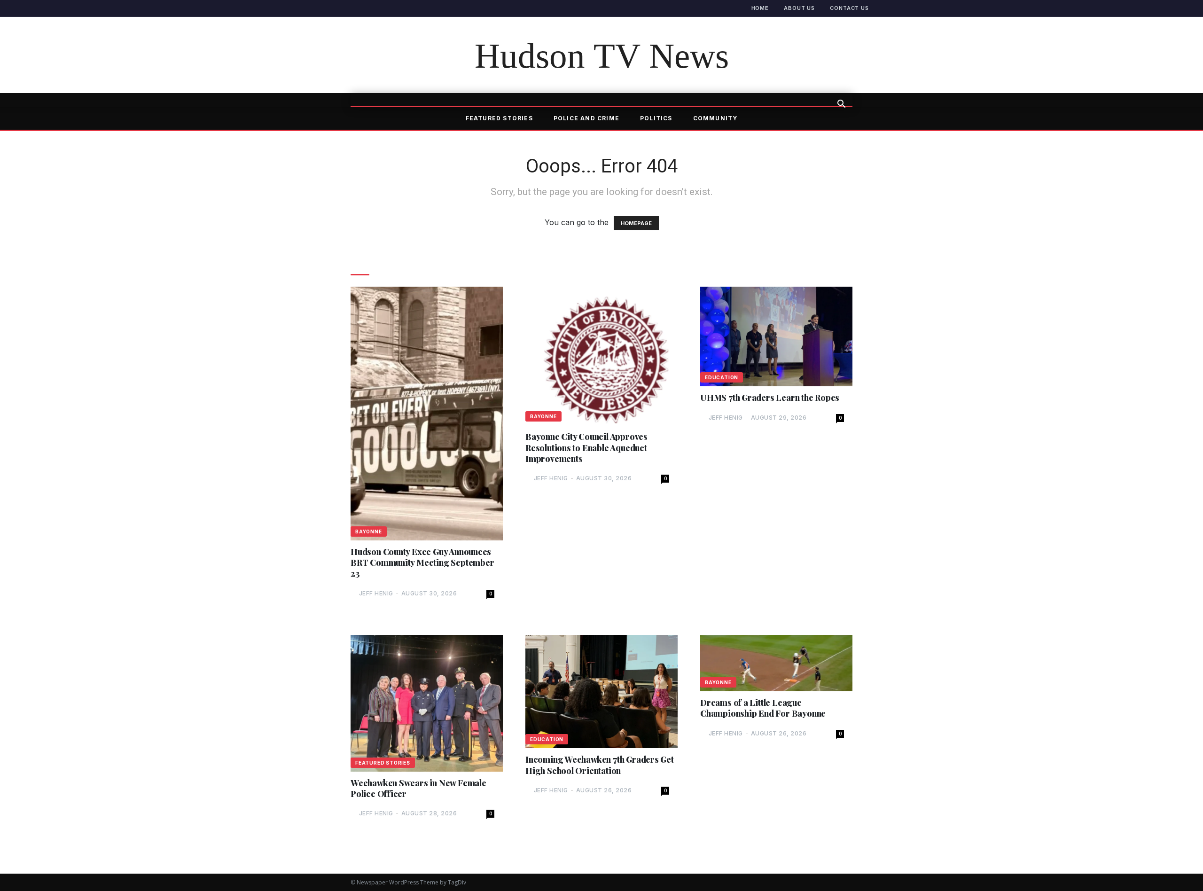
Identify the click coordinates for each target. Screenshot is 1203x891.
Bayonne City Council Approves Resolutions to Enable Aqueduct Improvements (586, 447)
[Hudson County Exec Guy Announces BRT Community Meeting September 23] (427, 413)
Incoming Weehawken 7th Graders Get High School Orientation (599, 765)
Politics (656, 118)
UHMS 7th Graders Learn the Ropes (769, 397)
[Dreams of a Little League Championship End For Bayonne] (776, 663)
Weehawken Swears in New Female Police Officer (418, 788)
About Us (799, 8)
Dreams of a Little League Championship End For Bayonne (763, 708)
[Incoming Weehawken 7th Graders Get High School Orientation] (601, 691)
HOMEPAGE (636, 223)
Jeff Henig (376, 593)
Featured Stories (499, 118)
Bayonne (368, 531)
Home (760, 8)
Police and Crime (586, 118)
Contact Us (849, 8)
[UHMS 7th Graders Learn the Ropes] (776, 336)
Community (715, 118)
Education (721, 377)
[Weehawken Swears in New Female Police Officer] (427, 703)
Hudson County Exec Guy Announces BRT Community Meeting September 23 (422, 563)
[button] (841, 105)
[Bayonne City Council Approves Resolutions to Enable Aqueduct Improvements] (601, 356)
